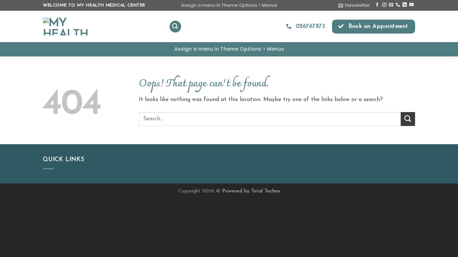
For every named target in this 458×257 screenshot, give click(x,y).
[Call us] (398, 4)
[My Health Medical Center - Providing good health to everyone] (100, 26)
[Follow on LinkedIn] (405, 4)
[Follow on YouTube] (411, 4)
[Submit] (408, 119)
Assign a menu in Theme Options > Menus (229, 5)
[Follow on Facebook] (377, 4)
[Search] (175, 26)
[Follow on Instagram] (384, 4)
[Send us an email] (391, 4)
